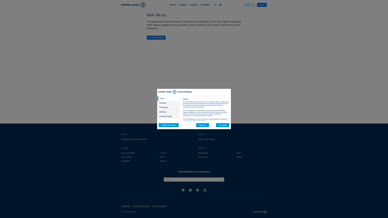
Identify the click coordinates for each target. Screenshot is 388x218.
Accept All (222, 125)
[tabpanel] (206, 114)
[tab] (168, 98)
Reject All (202, 125)
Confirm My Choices (169, 125)
